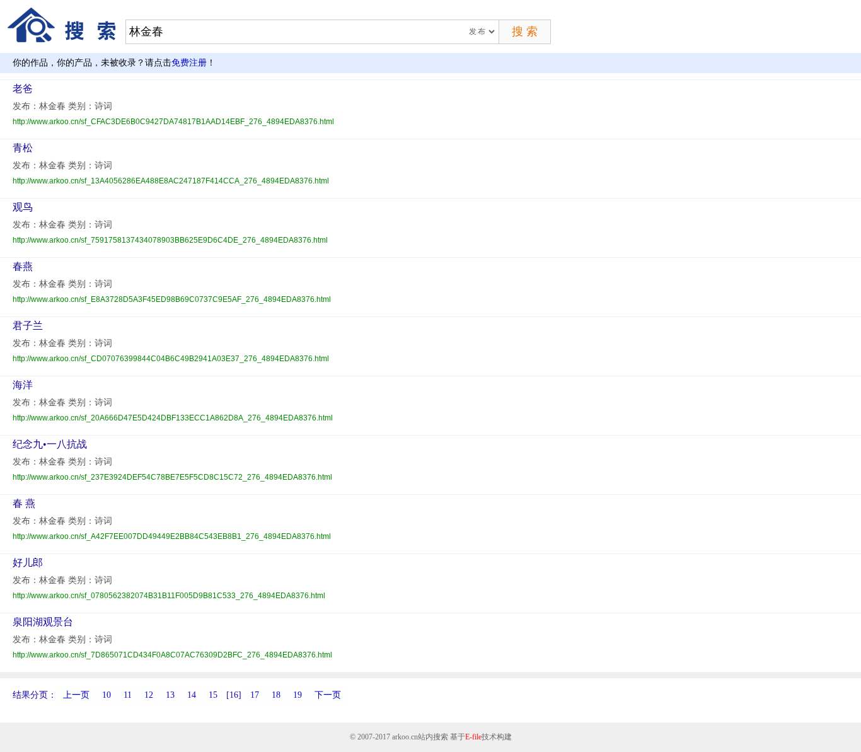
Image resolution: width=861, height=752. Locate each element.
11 (128, 695)
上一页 (76, 695)
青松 (23, 147)
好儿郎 (28, 562)
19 (297, 695)
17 (254, 695)
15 (213, 695)
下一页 (328, 695)
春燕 (23, 266)
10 (106, 695)
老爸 (23, 88)
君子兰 (28, 325)
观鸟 (23, 207)
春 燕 (24, 503)
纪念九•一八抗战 (50, 444)
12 (148, 695)
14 (191, 695)
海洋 (23, 384)
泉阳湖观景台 (43, 621)
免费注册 (189, 62)
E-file (473, 736)
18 (276, 695)
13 (170, 695)
